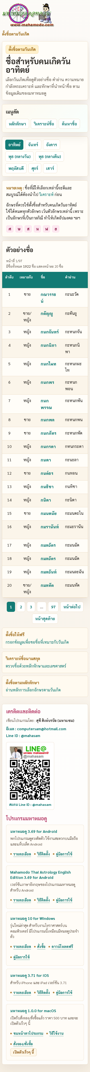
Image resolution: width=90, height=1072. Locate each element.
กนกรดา (48, 446)
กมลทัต (47, 585)
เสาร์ (50, 168)
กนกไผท (48, 363)
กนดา (46, 459)
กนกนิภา (48, 345)
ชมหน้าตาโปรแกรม (28, 1033)
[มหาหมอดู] (28, 15)
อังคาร (51, 144)
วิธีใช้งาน (56, 1033)
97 (53, 606)
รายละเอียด (22, 854)
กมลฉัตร (48, 545)
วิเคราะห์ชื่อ (44, 123)
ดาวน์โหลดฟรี (62, 946)
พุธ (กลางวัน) (19, 156)
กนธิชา (47, 486)
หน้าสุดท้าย (45, 618)
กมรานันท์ (50, 526)
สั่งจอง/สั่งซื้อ (23, 1044)
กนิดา (46, 499)
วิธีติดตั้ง (43, 854)
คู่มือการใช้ (64, 854)
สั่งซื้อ (41, 946)
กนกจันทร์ (50, 331)
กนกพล (47, 419)
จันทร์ (33, 144)
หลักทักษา (17, 123)
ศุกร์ (34, 168)
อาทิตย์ (14, 144)
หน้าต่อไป (71, 606)
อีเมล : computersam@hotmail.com (36, 728)
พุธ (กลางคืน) (49, 156)
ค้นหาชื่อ (69, 123)
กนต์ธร (47, 473)
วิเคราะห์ (46, 194)
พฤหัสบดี (16, 168)
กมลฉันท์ (49, 571)
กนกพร (47, 382)
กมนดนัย (49, 513)
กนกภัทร (48, 433)
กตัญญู (47, 313)
